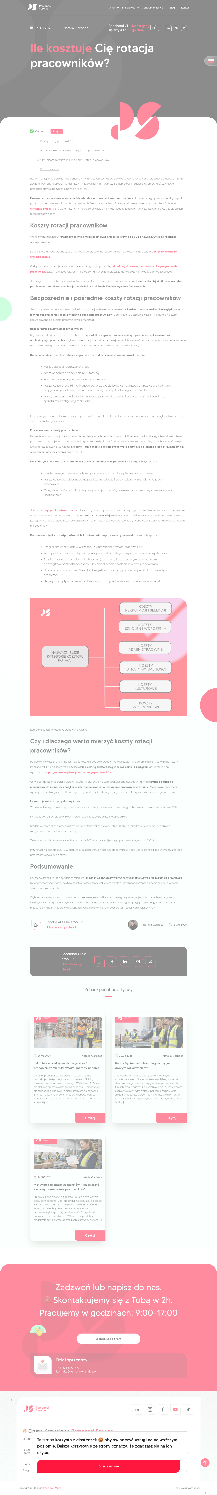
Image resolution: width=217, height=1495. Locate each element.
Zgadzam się (108, 1466)
